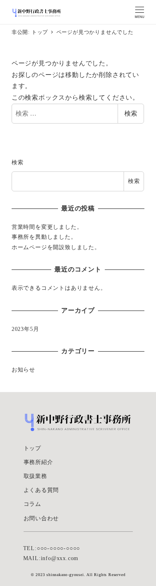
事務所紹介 (38, 462)
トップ (32, 448)
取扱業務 (35, 476)
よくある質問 (41, 490)
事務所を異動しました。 (44, 237)
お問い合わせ (41, 518)
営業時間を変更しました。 (47, 227)
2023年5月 (25, 329)
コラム (32, 504)
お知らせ (23, 369)
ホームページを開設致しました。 (56, 247)
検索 (130, 113)
